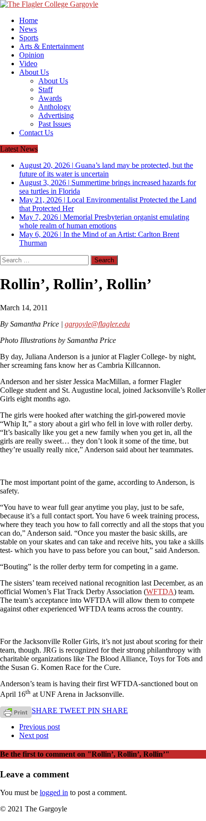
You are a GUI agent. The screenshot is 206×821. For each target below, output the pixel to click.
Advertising (56, 115)
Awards (50, 98)
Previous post (39, 727)
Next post (33, 735)
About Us (34, 72)
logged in (54, 792)
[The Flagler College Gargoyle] (103, 4)
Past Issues (54, 124)
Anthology (54, 107)
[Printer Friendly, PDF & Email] (16, 711)
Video (28, 63)
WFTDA (160, 591)
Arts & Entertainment (51, 46)
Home (28, 20)
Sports (28, 38)
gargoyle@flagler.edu (97, 324)
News (28, 29)
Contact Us (36, 133)
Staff (45, 89)
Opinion (31, 55)
